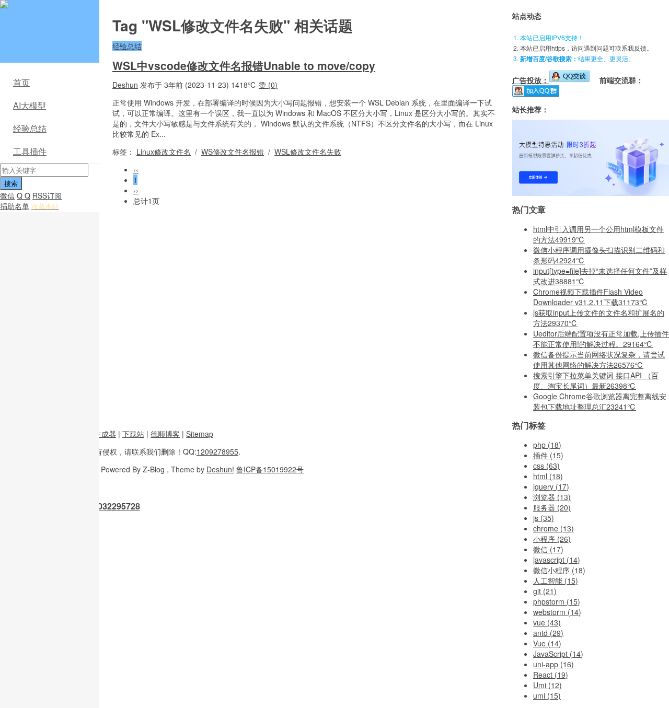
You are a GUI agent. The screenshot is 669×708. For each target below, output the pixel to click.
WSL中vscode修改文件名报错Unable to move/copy (243, 65)
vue (547, 622)
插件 (548, 455)
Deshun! (220, 469)
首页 (21, 82)
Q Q (23, 195)
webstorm (557, 612)
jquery (551, 486)
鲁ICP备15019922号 (270, 469)
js (543, 518)
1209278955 (217, 451)
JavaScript (558, 653)
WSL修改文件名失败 (307, 151)
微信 (7, 195)
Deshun (125, 84)
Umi (547, 685)
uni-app (553, 664)
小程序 (552, 538)
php (547, 444)
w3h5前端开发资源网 (47, 10)
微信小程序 (559, 570)
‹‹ (136, 169)
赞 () (268, 84)
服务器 (552, 507)
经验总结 (30, 128)
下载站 (133, 433)
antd (548, 633)
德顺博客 (165, 433)
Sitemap (199, 433)
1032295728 (116, 506)
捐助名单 (14, 206)
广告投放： (530, 80)
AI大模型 (29, 105)
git (545, 591)
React (550, 674)
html (548, 476)
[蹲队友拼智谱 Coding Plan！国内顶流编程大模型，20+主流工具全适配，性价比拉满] (590, 193)
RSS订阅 (47, 195)
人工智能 (555, 580)
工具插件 (30, 151)
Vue (547, 643)
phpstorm (556, 601)
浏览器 (552, 497)
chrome (553, 528)
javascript (556, 559)
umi (547, 695)
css (546, 465)
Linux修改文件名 (163, 151)
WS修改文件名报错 (232, 151)
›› (136, 190)
